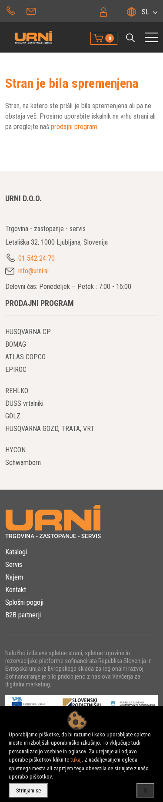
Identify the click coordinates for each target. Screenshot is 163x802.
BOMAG (15, 344)
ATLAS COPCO (25, 357)
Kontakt (15, 590)
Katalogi (16, 552)
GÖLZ (12, 416)
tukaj (76, 759)
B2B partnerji (23, 615)
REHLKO (16, 391)
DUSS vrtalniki (24, 403)
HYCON (15, 450)
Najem (14, 577)
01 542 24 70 (10, 10)
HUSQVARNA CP (28, 332)
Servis (13, 564)
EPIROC (16, 369)
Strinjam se (28, 790)
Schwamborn (23, 462)
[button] (130, 37)
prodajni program (74, 127)
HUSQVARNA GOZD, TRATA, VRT (49, 428)
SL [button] (145, 12)
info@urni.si (32, 10)
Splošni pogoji (24, 602)
